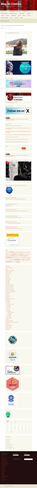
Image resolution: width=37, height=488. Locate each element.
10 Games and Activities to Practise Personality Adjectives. (14, 217)
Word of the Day (8, 326)
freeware (8, 305)
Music (6, 294)
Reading (7, 300)
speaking (16, 259)
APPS (6, 11)
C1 (13, 252)
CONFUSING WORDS (26, 11)
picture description (15, 257)
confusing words (19, 252)
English (26, 252)
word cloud (13, 261)
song (13, 259)
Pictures (8, 308)
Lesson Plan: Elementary (9, 288)
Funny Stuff (7, 280)
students (23, 259)
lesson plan (8, 255)
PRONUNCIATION (13, 15)
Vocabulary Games (8, 325)
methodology (22, 255)
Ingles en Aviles (9, 439)
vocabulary (9, 261)
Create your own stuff (9, 304)
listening (12, 255)
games (15, 254)
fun (12, 254)
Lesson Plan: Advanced (9, 287)
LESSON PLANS (28, 13)
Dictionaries (7, 277)
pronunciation (24, 257)
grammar (21, 254)
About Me (2, 11)
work (15, 261)
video (28, 259)
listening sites (17, 255)
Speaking (8, 311)
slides (11, 259)
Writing (7, 329)
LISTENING (2, 15)
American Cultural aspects (9, 270)
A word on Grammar (8, 267)
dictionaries (24, 252)
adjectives (8, 252)
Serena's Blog (8, 443)
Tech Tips (11, 17)
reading (29, 257)
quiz (26, 257)
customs (7, 276)
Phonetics (7, 297)
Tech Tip (7, 319)
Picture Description (10, 312)
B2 (12, 252)
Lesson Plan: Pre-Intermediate (10, 291)
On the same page (9, 446)
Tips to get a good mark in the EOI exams (11, 322)
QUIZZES (19, 15)
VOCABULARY (16, 17)
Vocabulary (8, 315)
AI (9, 252)
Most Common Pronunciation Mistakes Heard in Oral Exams (14, 228)
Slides (7, 309)
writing (18, 261)
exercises (9, 254)
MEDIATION (7, 15)
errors (28, 252)
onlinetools (9, 257)
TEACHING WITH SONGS (4, 17)
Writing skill (8, 316)
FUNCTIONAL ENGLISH (4, 13)
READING (24, 15)
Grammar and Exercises (9, 284)
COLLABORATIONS (11, 11)
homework (29, 254)
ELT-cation (8, 442)
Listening (7, 293)
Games (7, 281)
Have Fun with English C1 (10, 445)
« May (11, 431)
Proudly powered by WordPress (9, 486)
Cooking (7, 274)
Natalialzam (8, 440)
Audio (7, 302)
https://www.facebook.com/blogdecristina (11, 102)
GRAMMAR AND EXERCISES (13, 13)
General (7, 283)
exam (7, 254)
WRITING (21, 17)
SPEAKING (28, 15)
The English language (8, 320)
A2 (6, 252)
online (26, 255)
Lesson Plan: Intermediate (9, 290)
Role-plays (9, 313)
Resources (7, 301)
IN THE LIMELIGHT (21, 13)
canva (15, 252)
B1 (10, 252)
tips (26, 259)
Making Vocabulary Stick (9, 205)
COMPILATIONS (18, 11)
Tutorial (7, 323)
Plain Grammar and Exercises (10, 298)
